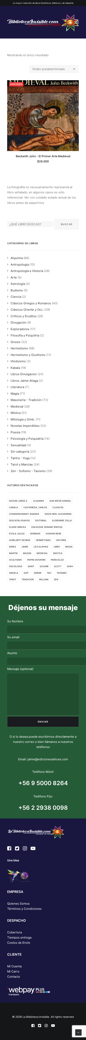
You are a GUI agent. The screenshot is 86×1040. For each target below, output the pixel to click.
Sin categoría (20, 451)
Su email (13, 637)
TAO (49, 573)
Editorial (41, 520)
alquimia (38, 500)
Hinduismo (18, 361)
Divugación (18, 322)
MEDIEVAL (42, 553)
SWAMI (37, 573)
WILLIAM (43, 579)
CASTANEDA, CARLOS (35, 507)
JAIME (24, 546)
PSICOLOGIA (15, 566)
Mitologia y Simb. (23, 419)
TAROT (12, 579)
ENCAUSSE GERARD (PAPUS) (46, 527)
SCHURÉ (44, 566)
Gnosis (15, 342)
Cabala (13, 507)
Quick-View (74, 85)
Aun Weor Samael (60, 500)
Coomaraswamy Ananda (24, 514)
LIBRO (57, 546)
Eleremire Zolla (62, 520)
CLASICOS (57, 507)
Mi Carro (13, 971)
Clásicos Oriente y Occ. (27, 309)
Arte (14, 277)
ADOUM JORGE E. (18, 500)
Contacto (13, 976)
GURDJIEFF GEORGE (19, 540)
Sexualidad (18, 445)
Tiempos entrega (19, 937)
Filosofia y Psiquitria (25, 335)
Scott (57, 566)
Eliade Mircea (17, 527)
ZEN (56, 579)
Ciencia (16, 297)
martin (13, 553)
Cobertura (14, 932)
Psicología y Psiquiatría (27, 438)
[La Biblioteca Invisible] (43, 22)
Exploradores (20, 329)
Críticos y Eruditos (24, 316)
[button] (77, 22)
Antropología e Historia (27, 271)
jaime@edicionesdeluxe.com (47, 759)
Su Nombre (15, 621)
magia (69, 546)
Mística (16, 413)
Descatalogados (19, 520)
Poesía (15, 432)
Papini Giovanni (36, 559)
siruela (13, 573)
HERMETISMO (43, 540)
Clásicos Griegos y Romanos (31, 303)
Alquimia (17, 258)
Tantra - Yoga (20, 458)
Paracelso (57, 559)
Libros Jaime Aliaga (24, 381)
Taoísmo (62, 573)
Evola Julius (17, 533)
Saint (31, 566)
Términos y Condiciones (24, 909)
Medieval (17, 406)
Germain (35, 533)
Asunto (12, 653)
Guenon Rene (53, 533)
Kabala (15, 368)
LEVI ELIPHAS (41, 546)
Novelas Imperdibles (25, 426)
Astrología (18, 284)
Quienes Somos (18, 903)
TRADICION (28, 579)
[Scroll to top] (78, 1032)
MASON (27, 553)
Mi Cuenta (14, 966)
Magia (15, 393)
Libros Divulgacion (24, 374)
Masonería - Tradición (26, 400)
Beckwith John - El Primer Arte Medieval (43, 156)
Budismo (17, 290)
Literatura (17, 387)
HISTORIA (61, 540)
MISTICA (57, 553)
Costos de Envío (18, 943)
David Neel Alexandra (58, 514)
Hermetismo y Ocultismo (28, 355)
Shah (70, 566)
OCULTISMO (15, 559)
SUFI (26, 573)
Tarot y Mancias (22, 464)
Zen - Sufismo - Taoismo (28, 471)
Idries (12, 546)
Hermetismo (19, 348)
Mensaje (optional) (20, 669)
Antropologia (20, 264)
